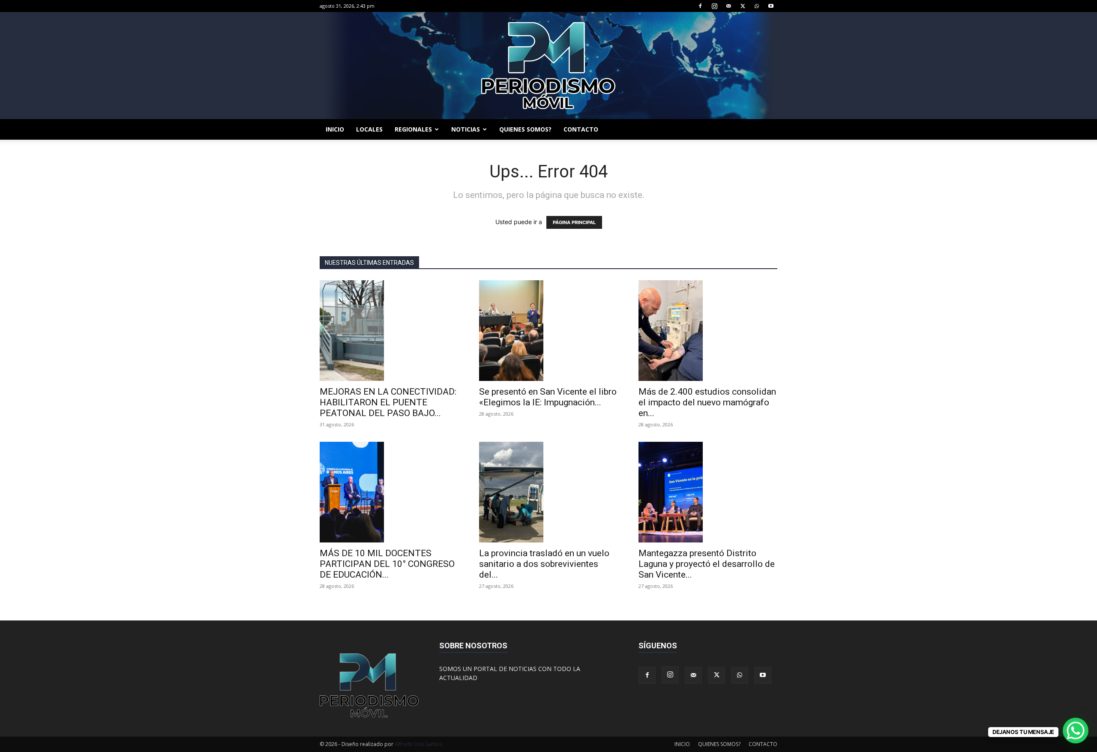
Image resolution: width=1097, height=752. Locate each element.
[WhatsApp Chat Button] (1075, 730)
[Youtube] (770, 6)
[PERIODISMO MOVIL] (548, 65)
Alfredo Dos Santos (418, 744)
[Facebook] (700, 6)
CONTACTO (580, 129)
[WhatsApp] (756, 6)
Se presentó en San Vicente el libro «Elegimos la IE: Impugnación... (548, 396)
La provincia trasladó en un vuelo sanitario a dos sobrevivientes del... (544, 564)
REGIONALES (413, 129)
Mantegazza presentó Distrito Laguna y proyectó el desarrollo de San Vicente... (706, 564)
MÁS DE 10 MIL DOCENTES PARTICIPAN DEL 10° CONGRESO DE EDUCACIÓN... (387, 564)
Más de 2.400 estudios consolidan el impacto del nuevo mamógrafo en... (707, 402)
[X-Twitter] (742, 6)
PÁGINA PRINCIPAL (574, 222)
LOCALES (369, 129)
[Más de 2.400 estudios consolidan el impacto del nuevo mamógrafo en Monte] (707, 330)
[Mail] (728, 6)
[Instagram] (714, 6)
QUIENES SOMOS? (525, 129)
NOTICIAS (465, 129)
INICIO (335, 129)
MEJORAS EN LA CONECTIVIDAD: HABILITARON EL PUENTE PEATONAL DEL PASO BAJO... (388, 402)
